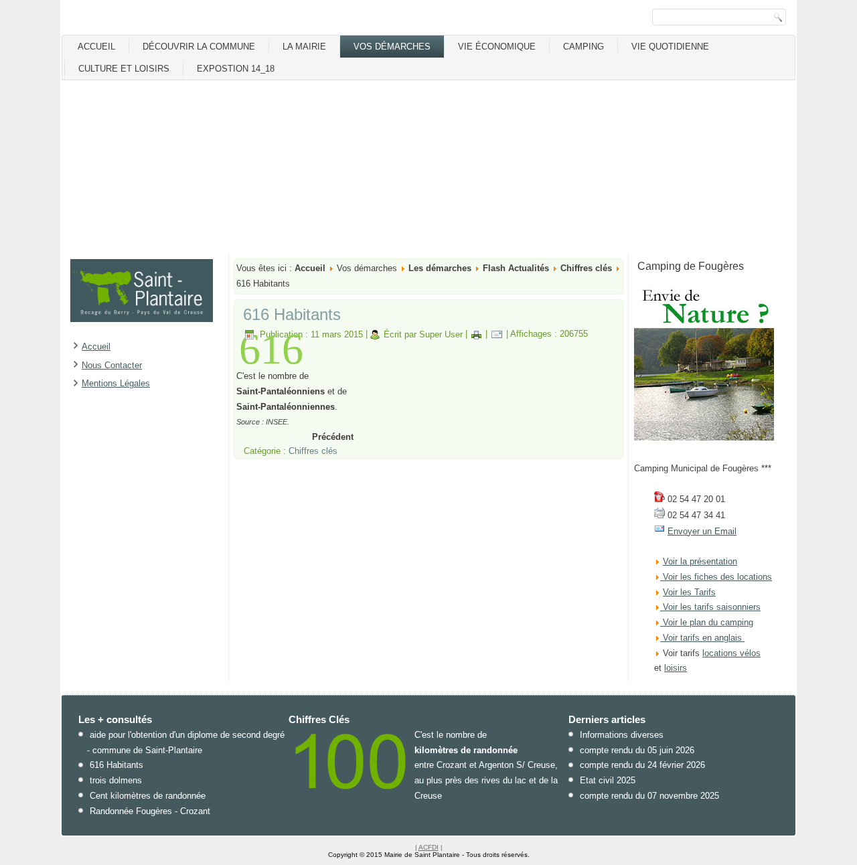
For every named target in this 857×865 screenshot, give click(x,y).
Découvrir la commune (199, 47)
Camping (583, 47)
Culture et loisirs (123, 69)
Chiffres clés (586, 268)
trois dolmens (116, 780)
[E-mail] (496, 334)
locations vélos (731, 653)
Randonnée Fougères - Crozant (150, 811)
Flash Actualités (516, 268)
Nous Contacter (112, 365)
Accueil (96, 47)
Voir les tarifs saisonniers (710, 607)
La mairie (304, 47)
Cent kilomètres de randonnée (148, 796)
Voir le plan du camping (708, 622)
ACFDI (428, 847)
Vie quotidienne (670, 47)
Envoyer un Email (702, 531)
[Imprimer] (476, 334)
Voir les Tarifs (689, 592)
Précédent (333, 437)
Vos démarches (392, 47)
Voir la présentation (700, 561)
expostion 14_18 (236, 69)
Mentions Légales (116, 383)
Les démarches (439, 268)
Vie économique (497, 47)
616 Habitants (292, 314)
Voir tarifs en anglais (701, 638)
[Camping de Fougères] (704, 437)
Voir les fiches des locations (717, 577)
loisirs (675, 668)
